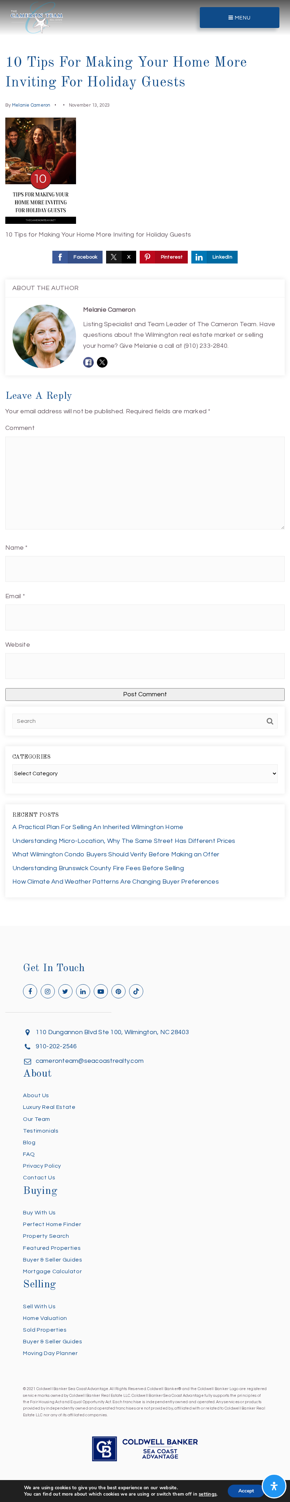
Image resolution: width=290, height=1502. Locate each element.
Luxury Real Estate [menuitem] (49, 1107)
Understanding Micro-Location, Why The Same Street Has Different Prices (124, 841)
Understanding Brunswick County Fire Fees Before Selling (98, 868)
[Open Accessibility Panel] (274, 1486)
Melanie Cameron (31, 105)
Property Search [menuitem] (46, 1236)
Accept (246, 1490)
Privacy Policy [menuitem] (42, 1166)
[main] (145, 463)
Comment (20, 428)
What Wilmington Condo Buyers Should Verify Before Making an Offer (115, 854)
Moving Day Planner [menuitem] (50, 1353)
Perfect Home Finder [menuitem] (52, 1224)
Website (17, 644)
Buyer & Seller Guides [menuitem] (52, 1260)
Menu (242, 18)
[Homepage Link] (37, 17)
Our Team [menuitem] (36, 1119)
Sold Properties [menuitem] (45, 1330)
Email (15, 596)
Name (16, 547)
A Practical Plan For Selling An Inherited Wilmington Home (97, 827)
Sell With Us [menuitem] (39, 1306)
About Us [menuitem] (36, 1095)
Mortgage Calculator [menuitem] (52, 1271)
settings (207, 1494)
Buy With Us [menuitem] (39, 1212)
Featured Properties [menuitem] (52, 1248)
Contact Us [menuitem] (39, 1177)
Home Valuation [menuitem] (45, 1318)
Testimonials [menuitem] (41, 1131)
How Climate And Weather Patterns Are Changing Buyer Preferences (115, 881)
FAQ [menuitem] (29, 1154)
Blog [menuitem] (29, 1142)
